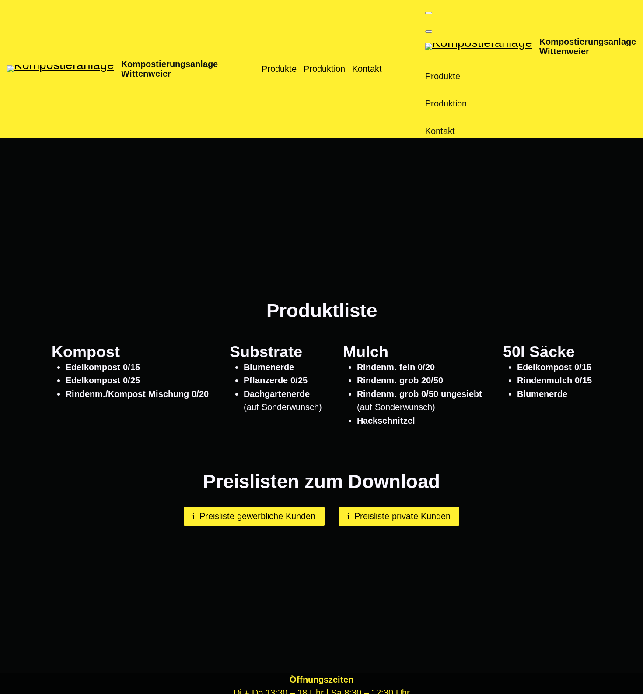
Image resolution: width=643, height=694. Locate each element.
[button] (428, 13)
